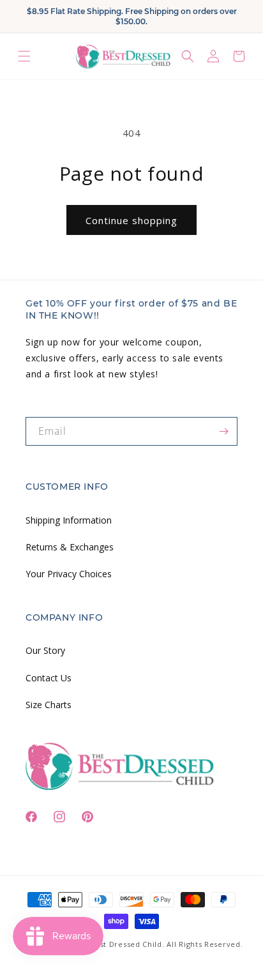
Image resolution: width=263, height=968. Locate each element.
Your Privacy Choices (69, 574)
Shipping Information (69, 520)
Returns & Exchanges (70, 547)
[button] (24, 56)
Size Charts (48, 705)
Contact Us (48, 678)
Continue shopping (131, 220)
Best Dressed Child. (127, 944)
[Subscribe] (223, 431)
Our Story (45, 650)
